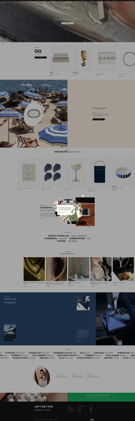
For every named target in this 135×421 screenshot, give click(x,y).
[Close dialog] (83, 196)
